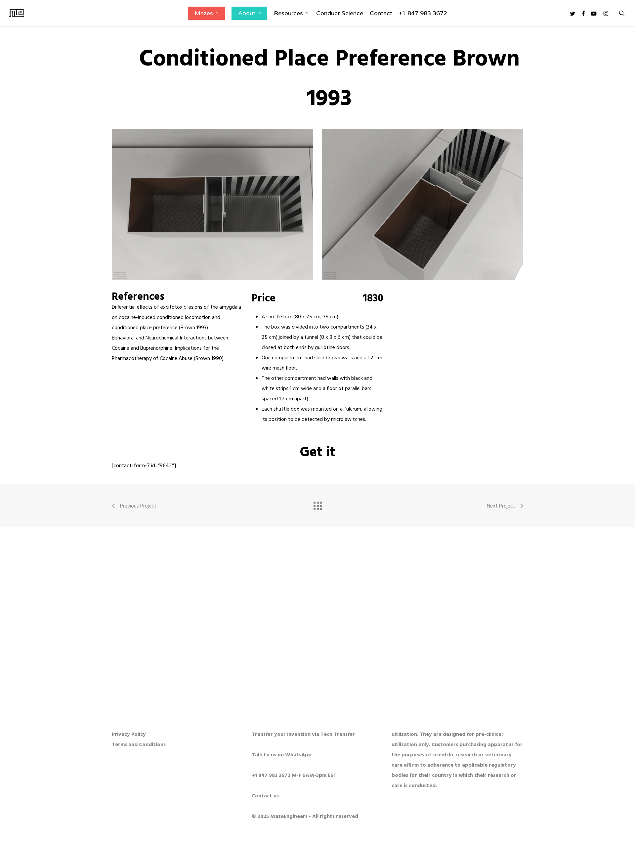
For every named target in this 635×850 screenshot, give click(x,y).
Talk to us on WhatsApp (282, 755)
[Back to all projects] (317, 504)
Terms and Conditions (139, 744)
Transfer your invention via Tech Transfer (303, 734)
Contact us (265, 796)
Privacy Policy (129, 734)
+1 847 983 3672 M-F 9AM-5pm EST (294, 775)
